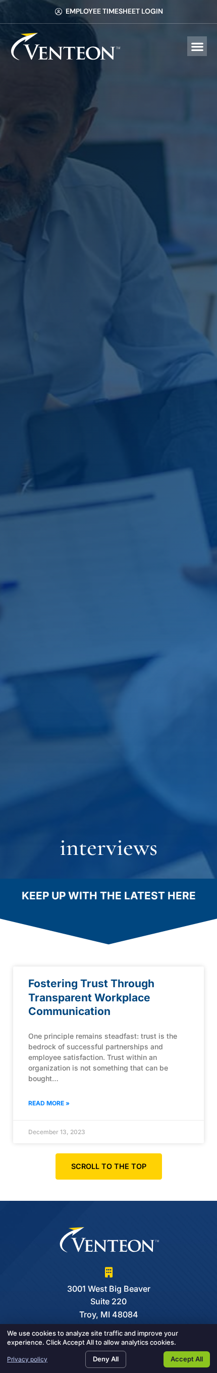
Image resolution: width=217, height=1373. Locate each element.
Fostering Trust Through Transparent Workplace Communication (91, 997)
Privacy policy (27, 1359)
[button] (197, 46)
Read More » (49, 1103)
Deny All (106, 1359)
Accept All (187, 1359)
